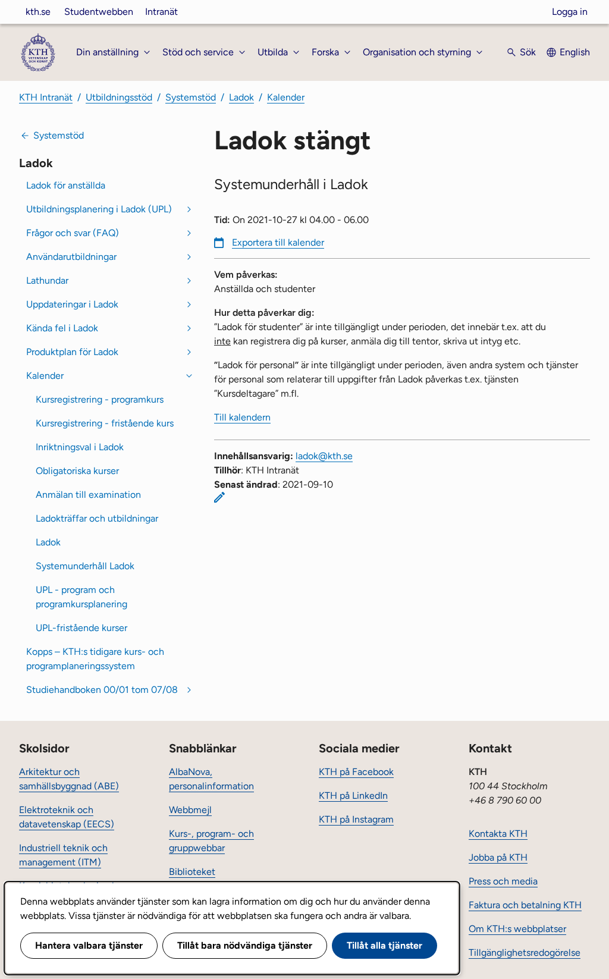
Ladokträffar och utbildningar (97, 518)
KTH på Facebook (356, 771)
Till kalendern (242, 417)
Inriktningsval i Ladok (80, 447)
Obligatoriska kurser (77, 470)
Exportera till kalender (278, 242)
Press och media (503, 881)
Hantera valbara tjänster (89, 945)
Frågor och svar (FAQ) (72, 233)
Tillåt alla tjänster (384, 945)
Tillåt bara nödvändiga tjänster (244, 945)
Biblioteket (192, 871)
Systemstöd (190, 97)
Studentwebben (98, 11)
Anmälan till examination (88, 494)
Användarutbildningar (71, 256)
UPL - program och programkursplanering (81, 597)
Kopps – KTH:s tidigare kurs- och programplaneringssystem (95, 659)
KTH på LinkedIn (353, 795)
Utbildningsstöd (119, 97)
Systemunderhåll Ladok (85, 566)
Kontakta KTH (498, 833)
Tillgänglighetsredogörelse (524, 952)
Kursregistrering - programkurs (100, 399)
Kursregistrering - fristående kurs (105, 423)
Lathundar (47, 280)
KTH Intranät (46, 97)
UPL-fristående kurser (81, 627)
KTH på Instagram (356, 819)
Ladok (241, 97)
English (575, 52)
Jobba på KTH (498, 857)
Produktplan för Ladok (72, 351)
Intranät (161, 11)
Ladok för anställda (65, 185)
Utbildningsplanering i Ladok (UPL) (99, 209)
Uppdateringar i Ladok (72, 304)
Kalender (285, 97)
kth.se (38, 11)
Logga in (570, 11)
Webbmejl (190, 809)
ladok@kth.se (324, 456)
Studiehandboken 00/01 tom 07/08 (102, 689)
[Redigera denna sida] (219, 497)
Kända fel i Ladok (62, 328)
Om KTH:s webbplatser (517, 928)
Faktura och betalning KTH (525, 905)
